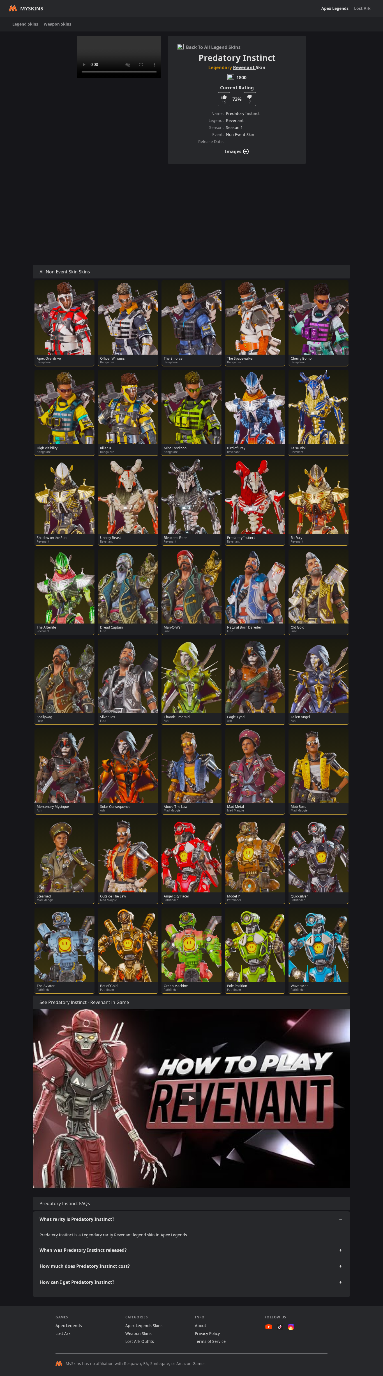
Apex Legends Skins (144, 1325)
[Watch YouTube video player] (191, 1098)
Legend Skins (25, 24)
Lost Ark (362, 8)
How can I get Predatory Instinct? (77, 1282)
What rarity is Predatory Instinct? (77, 1219)
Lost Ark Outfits (139, 1341)
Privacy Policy (207, 1333)
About (200, 1325)
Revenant (244, 67)
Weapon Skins (57, 24)
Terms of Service (210, 1341)
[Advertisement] (191, 207)
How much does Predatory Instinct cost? (85, 1266)
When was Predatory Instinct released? (83, 1250)
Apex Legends (335, 8)
